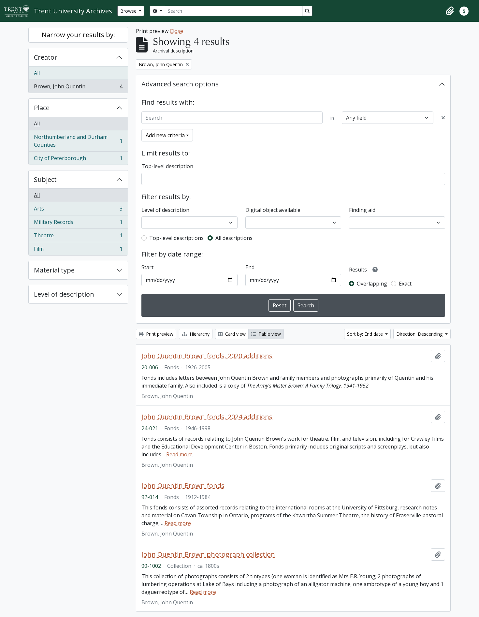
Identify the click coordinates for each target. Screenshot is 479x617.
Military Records (78, 223)
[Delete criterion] (443, 118)
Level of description (64, 294)
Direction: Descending (420, 334)
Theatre (78, 237)
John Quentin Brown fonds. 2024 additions (206, 417)
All (37, 73)
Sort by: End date (365, 334)
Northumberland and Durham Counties (78, 140)
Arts (78, 210)
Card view (235, 334)
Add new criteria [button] (165, 135)
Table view (269, 334)
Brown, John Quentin (78, 88)
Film (78, 250)
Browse (129, 11)
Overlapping (372, 283)
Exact (405, 283)
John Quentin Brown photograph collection (208, 554)
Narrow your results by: (78, 34)
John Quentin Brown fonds (183, 486)
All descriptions (234, 238)
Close (176, 31)
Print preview (159, 334)
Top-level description (167, 166)
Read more (179, 454)
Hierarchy (199, 334)
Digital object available (272, 209)
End (249, 267)
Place (42, 107)
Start (147, 267)
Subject (45, 179)
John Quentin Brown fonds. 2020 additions (206, 356)
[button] (450, 11)
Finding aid (362, 209)
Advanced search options (180, 84)
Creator (45, 57)
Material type (54, 270)
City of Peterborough (78, 159)
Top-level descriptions (176, 238)
